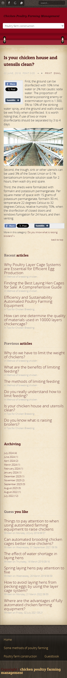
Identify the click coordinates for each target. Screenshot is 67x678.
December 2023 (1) (14, 476)
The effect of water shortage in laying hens (30, 556)
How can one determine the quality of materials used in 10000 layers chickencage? (35, 320)
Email (57, 73)
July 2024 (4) (10, 453)
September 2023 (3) (14, 484)
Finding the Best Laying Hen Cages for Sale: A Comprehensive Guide (34, 285)
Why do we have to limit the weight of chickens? (34, 355)
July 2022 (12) (11, 496)
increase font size (41, 73)
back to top (57, 239)
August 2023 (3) (12, 488)
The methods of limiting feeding (32, 381)
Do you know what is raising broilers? (28, 422)
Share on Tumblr (12, 100)
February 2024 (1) (13, 468)
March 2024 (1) (12, 464)
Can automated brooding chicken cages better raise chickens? (33, 541)
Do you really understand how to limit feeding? (32, 393)
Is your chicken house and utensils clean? (34, 408)
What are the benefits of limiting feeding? (32, 369)
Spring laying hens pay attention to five (34, 570)
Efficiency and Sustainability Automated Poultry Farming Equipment (28, 301)
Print (48, 73)
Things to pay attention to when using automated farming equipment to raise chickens (31, 525)
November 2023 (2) (14, 480)
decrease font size (38, 73)
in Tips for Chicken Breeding (19, 309)
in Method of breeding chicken (20, 276)
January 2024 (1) (12, 472)
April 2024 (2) (11, 460)
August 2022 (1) (12, 492)
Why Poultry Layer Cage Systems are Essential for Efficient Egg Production (32, 269)
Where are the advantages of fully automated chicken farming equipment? (33, 605)
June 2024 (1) (11, 457)
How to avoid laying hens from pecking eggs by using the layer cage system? (31, 586)
